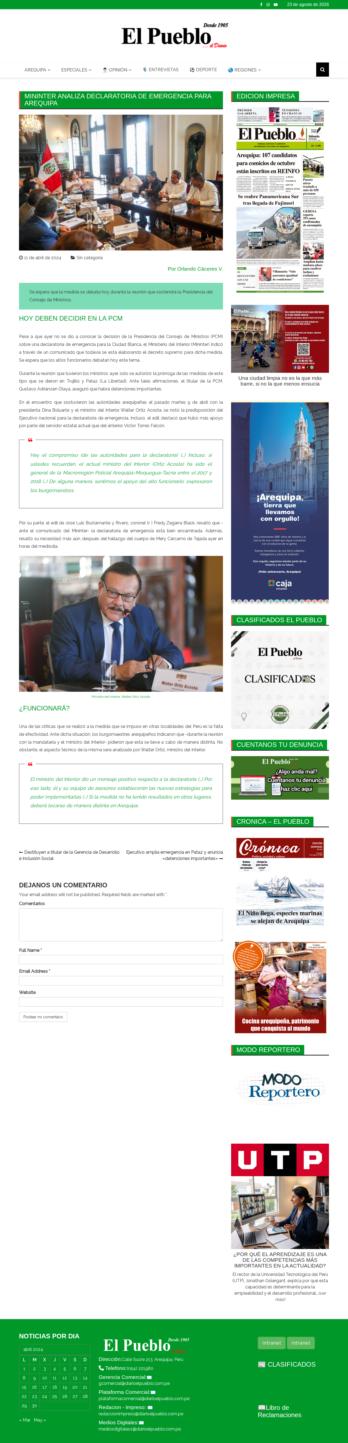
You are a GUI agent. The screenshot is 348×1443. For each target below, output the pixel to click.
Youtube (276, 4)
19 (65, 1387)
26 (64, 1396)
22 (24, 1396)
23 (34, 1396)
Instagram (268, 4)
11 (55, 1378)
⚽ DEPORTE (203, 69)
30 (34, 1405)
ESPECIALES (74, 70)
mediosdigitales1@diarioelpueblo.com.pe (140, 1429)
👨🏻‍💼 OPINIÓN (114, 70)
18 (54, 1387)
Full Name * (30, 950)
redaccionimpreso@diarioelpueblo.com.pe (141, 1413)
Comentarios (32, 903)
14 (85, 1378)
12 (65, 1378)
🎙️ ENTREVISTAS (160, 69)
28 (85, 1396)
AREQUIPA (35, 70)
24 (44, 1396)
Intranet (271, 1343)
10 (44, 1378)
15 (24, 1387)
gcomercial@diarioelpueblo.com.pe (134, 1383)
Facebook (261, 4)
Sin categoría (90, 257)
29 (24, 1405)
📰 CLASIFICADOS (287, 1364)
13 (75, 1378)
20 (74, 1387)
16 (34, 1387)
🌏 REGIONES (242, 70)
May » (40, 1420)
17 (44, 1387)
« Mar (24, 1420)
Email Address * (34, 971)
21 (85, 1387)
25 (54, 1396)
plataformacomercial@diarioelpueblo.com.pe (144, 1398)
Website (27, 992)
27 (75, 1396)
